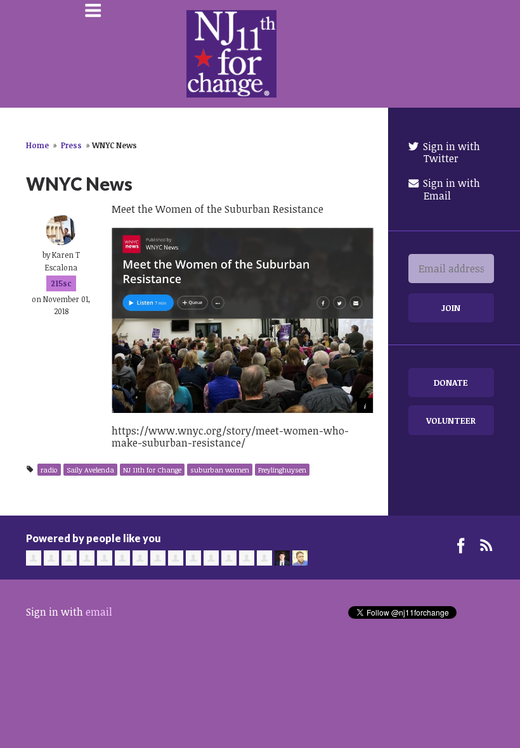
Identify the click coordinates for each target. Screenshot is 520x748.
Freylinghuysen (282, 469)
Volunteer (451, 420)
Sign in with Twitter (450, 152)
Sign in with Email (450, 189)
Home (37, 145)
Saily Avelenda (90, 469)
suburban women (219, 469)
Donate (451, 382)
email (99, 612)
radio (49, 469)
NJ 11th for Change (152, 469)
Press (71, 145)
